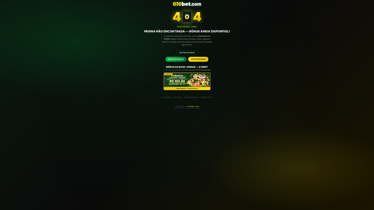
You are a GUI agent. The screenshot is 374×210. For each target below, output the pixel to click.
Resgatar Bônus (176, 59)
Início (197, 106)
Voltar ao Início (187, 53)
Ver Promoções (198, 59)
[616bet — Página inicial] (187, 4)
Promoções (191, 106)
